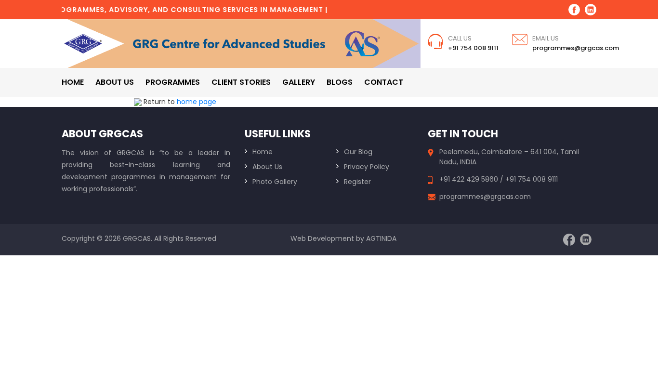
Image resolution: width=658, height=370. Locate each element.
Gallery (298, 82)
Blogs (340, 82)
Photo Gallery (274, 181)
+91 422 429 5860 (469, 179)
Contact (383, 82)
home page (196, 101)
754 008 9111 (538, 179)
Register (357, 181)
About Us (267, 167)
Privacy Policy (366, 167)
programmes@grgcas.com (575, 48)
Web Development (322, 238)
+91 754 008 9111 (473, 48)
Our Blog (358, 152)
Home (73, 82)
